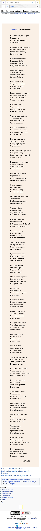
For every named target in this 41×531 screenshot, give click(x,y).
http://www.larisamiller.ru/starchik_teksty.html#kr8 (16, 475)
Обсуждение (7, 6)
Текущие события (6, 493)
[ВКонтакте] (16, 523)
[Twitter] (18, 523)
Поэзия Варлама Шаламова (11, 482)
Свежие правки (6, 495)
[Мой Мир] (23, 523)
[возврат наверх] (20, 507)
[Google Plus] (27, 523)
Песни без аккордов (9, 484)
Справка (4, 499)
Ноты (3, 503)
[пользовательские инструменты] (38, 2)
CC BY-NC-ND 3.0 (32, 518)
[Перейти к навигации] (3, 2)
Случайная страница (7, 497)
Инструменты (38, 6)
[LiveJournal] (25, 523)
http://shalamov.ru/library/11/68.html (12, 468)
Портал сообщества (7, 491)
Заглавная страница (7, 489)
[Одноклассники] (20, 523)
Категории (5, 479)
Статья (3, 6)
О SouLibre (28, 527)
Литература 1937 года (29, 482)
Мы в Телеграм (22, 525)
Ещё (12, 6)
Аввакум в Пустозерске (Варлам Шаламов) (25, 13)
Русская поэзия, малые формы (20, 479)
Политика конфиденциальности (15, 527)
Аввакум (14, 30)
